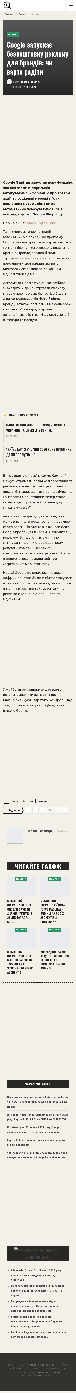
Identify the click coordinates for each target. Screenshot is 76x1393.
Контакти (38, 1381)
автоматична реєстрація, (35, 258)
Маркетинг (28, 800)
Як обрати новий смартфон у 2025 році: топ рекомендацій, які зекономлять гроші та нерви (38, 1290)
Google (15, 800)
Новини (13, 34)
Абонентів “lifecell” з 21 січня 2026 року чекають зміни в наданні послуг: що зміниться (36, 1275)
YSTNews (62, 1364)
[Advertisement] (38, 140)
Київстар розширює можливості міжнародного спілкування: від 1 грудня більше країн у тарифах (36, 1321)
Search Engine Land (40, 223)
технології (42, 800)
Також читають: (38, 1257)
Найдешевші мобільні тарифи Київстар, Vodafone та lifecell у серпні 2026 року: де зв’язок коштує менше (37, 1102)
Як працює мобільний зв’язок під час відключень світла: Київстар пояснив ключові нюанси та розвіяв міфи (35, 1306)
